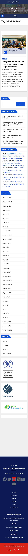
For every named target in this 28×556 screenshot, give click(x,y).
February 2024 (7, 272)
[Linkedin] (23, 479)
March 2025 (6, 226)
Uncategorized (7, 353)
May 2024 (5, 259)
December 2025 (7, 198)
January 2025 (6, 231)
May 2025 (5, 218)
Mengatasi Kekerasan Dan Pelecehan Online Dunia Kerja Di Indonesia (13, 64)
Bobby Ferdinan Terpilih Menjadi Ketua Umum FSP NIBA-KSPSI (13, 170)
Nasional (5, 58)
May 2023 (5, 309)
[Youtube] (14, 484)
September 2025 (7, 206)
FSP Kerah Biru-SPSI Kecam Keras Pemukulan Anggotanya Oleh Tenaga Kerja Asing (13, 163)
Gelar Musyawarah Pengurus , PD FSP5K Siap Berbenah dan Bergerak (13, 177)
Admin (17, 69)
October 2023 (6, 288)
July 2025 (5, 214)
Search (5, 98)
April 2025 (6, 222)
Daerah (5, 341)
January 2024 (6, 276)
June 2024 (6, 255)
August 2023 (6, 297)
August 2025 (6, 210)
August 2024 (6, 247)
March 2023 (6, 317)
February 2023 (7, 321)
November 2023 (7, 284)
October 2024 (6, 243)
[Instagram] (14, 479)
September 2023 (7, 293)
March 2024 (6, 268)
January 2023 (6, 326)
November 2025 (7, 202)
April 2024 (6, 264)
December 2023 (7, 280)
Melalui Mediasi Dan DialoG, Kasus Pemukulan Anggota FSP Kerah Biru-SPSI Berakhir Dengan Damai (13, 156)
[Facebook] (5, 479)
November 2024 (7, 239)
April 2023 (6, 313)
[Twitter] (9, 479)
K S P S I (14, 7)
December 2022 (7, 330)
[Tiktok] (19, 479)
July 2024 (5, 251)
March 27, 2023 (8, 69)
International (6, 345)
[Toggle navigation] (15, 16)
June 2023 (6, 305)
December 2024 (7, 235)
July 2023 (5, 301)
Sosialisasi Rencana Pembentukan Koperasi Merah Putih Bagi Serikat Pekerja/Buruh (13, 123)
